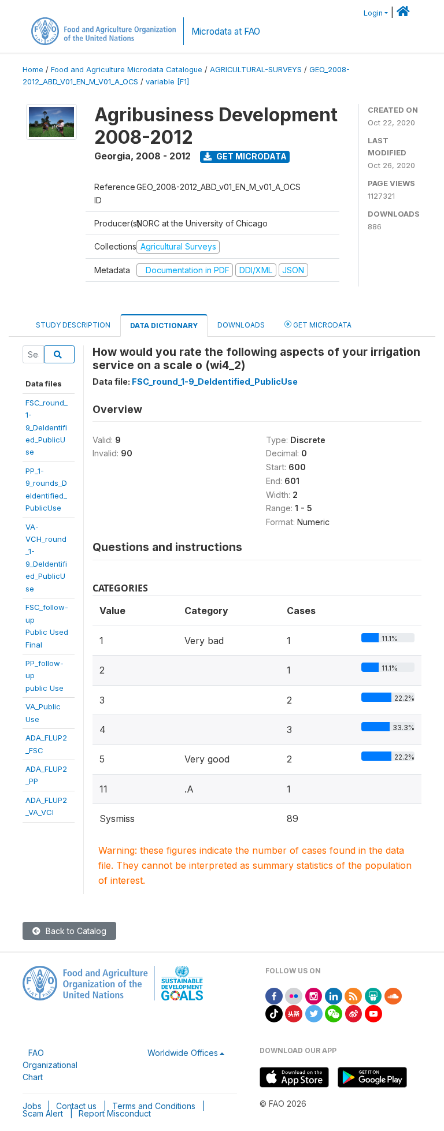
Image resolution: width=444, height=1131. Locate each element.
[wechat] (333, 1013)
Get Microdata (250, 156)
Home (33, 69)
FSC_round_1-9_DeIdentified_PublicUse (46, 427)
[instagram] (314, 995)
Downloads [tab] (241, 325)
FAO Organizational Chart (50, 1065)
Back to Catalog (74, 931)
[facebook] (274, 995)
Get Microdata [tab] (321, 325)
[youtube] (373, 1013)
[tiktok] (274, 1013)
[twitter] (314, 1013)
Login (373, 13)
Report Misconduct (115, 1113)
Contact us (76, 1106)
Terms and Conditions (153, 1106)
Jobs (32, 1106)
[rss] (353, 995)
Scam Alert (43, 1113)
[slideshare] (373, 995)
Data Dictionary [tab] (164, 325)
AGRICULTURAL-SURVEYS (256, 69)
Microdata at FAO (225, 31)
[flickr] (293, 995)
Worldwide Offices (182, 1053)
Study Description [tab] (73, 325)
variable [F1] (167, 81)
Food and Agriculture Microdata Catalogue (126, 69)
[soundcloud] (393, 995)
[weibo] (353, 1013)
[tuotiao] (293, 1013)
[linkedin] (333, 995)
